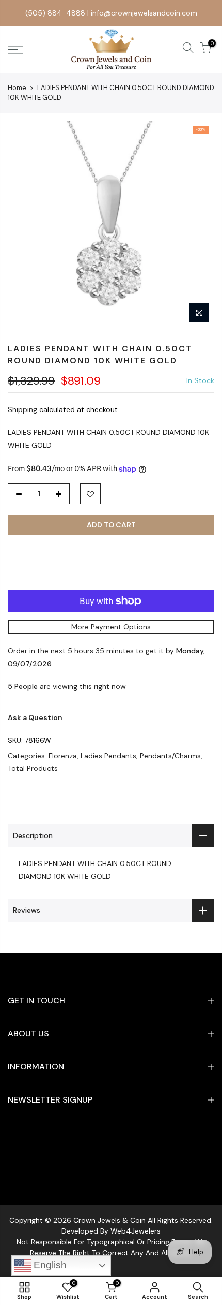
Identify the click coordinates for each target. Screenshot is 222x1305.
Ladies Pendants (108, 755)
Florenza (63, 755)
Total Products (33, 768)
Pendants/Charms (170, 755)
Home (17, 87)
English (49, 1264)
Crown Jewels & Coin (109, 1220)
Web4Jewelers (135, 1231)
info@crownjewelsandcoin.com (144, 13)
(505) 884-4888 (55, 13)
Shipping (22, 409)
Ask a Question (35, 717)
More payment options (111, 627)
